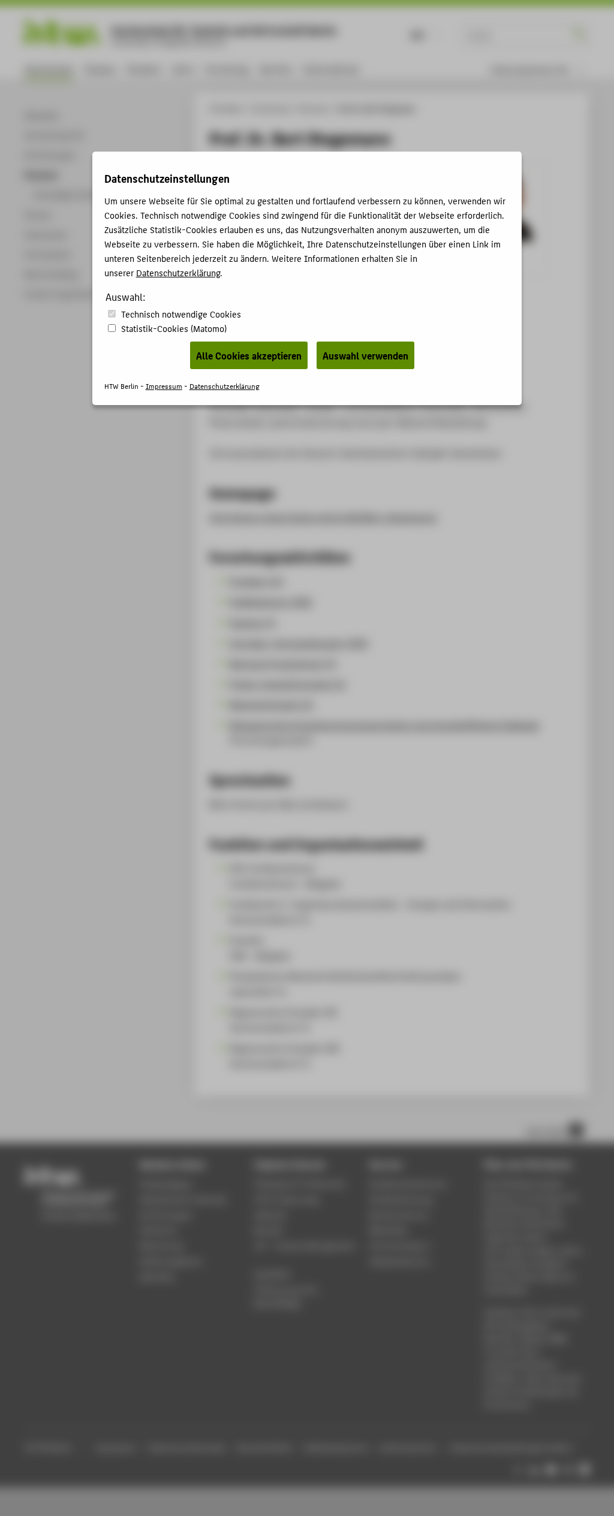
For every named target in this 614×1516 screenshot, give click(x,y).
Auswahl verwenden (365, 355)
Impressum (164, 385)
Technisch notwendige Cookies (181, 314)
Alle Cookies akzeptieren (249, 355)
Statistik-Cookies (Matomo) (174, 328)
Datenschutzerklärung (178, 272)
